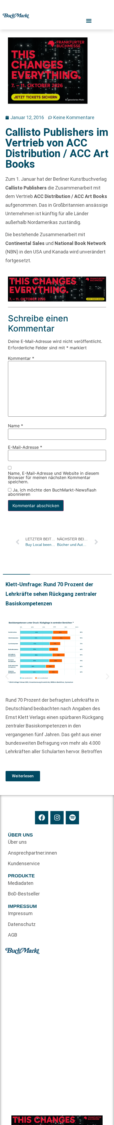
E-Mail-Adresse (25, 447)
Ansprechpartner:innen (32, 853)
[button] (7, 676)
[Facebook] (41, 817)
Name (15, 426)
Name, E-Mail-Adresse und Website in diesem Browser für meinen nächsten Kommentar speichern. (53, 477)
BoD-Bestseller (24, 893)
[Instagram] (57, 817)
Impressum (20, 913)
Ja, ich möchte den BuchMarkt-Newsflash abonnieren (52, 492)
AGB (12, 935)
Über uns (17, 842)
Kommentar (21, 358)
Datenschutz (22, 924)
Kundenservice (24, 863)
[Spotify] (72, 817)
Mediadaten (20, 883)
